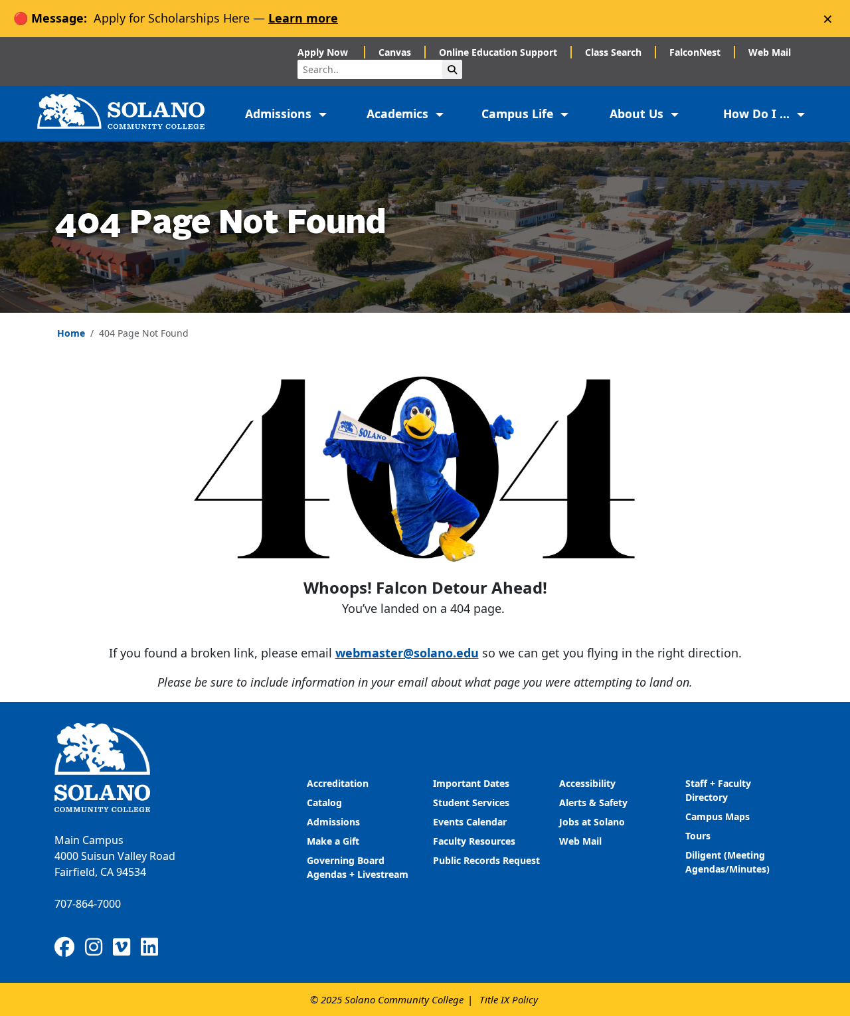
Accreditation (338, 783)
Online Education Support (498, 52)
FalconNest (695, 52)
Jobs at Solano (592, 821)
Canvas (395, 52)
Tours (698, 835)
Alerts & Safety (593, 802)
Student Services (471, 802)
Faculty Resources (474, 841)
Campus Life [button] (518, 114)
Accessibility (587, 783)
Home (71, 333)
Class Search (613, 52)
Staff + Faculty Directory (718, 790)
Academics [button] (399, 114)
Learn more (303, 18)
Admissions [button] (280, 114)
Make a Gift (333, 841)
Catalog (324, 802)
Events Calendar (470, 821)
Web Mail (769, 52)
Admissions (335, 821)
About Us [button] (638, 114)
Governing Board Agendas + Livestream (357, 867)
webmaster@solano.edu (407, 653)
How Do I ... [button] (758, 114)
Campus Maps (717, 816)
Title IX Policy (508, 999)
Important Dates (471, 783)
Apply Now (324, 52)
